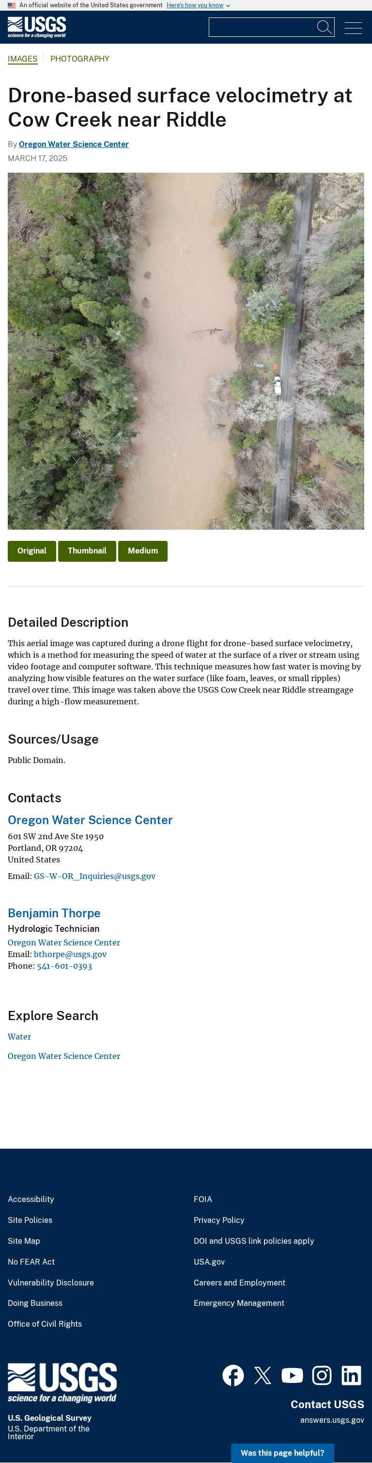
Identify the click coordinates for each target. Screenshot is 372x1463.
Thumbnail (87, 550)
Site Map (24, 1241)
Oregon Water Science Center (74, 144)
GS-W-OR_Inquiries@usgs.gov (94, 876)
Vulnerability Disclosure (51, 1283)
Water (19, 1036)
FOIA (203, 1199)
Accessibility (31, 1199)
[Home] (37, 35)
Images (23, 59)
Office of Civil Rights (45, 1324)
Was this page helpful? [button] (283, 1453)
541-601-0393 (64, 966)
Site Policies (30, 1220)
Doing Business (35, 1303)
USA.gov (209, 1262)
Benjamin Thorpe (54, 913)
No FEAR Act (31, 1262)
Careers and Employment (239, 1283)
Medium (143, 550)
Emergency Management (239, 1303)
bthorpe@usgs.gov (70, 954)
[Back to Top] (337, 1428)
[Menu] (353, 28)
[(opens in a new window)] (233, 1374)
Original (31, 550)
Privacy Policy (219, 1220)
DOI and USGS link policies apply (254, 1241)
